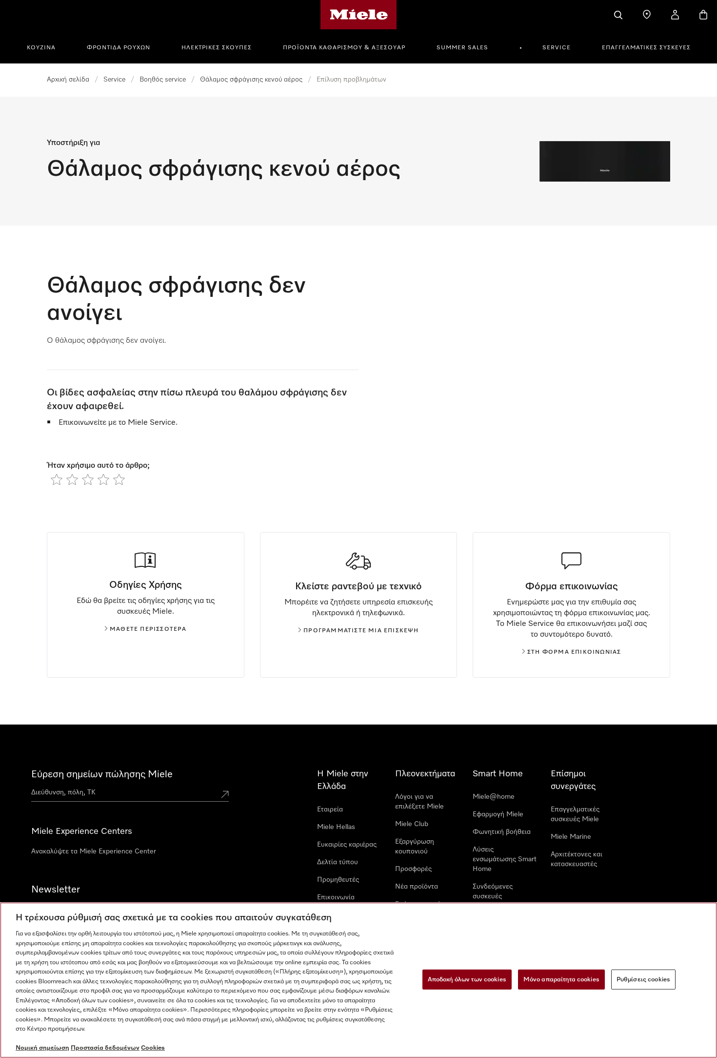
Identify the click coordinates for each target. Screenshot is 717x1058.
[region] (358, 980)
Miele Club (411, 824)
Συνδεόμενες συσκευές (493, 891)
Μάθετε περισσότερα (148, 629)
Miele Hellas (336, 827)
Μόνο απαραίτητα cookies (561, 979)
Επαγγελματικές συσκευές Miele (575, 814)
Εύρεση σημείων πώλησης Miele (102, 774)
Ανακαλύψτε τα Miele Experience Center (93, 851)
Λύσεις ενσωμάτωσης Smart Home (505, 859)
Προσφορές (413, 869)
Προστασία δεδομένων (105, 1048)
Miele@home (494, 796)
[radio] (56, 479)
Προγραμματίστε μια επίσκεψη (360, 631)
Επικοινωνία (336, 897)
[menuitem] (46, 46)
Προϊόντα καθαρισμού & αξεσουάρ (344, 48)
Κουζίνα (41, 48)
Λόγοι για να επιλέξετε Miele (419, 801)
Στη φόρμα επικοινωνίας (574, 652)
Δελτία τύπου (337, 862)
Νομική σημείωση (42, 1048)
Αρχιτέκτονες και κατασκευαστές (576, 859)
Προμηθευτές (338, 879)
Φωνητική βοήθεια (502, 832)
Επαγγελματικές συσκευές (646, 48)
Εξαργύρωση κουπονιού (414, 846)
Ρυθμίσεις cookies (643, 979)
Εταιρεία (330, 809)
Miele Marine (571, 836)
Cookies (153, 1048)
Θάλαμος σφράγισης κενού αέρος (251, 79)
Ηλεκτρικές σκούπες (216, 48)
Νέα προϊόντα (416, 886)
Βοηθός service (162, 79)
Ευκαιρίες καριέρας (347, 844)
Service (556, 48)
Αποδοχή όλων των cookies (467, 979)
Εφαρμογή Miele (498, 814)
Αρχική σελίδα (68, 79)
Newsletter (55, 889)
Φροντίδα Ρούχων (118, 48)
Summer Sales (462, 48)
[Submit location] (225, 794)
